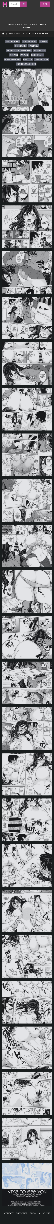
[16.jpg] (27, 774)
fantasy (33, 46)
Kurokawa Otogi (18, 34)
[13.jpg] (27, 637)
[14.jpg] (27, 683)
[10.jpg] (27, 500)
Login (45, 4)
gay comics (30, 24)
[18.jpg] (27, 865)
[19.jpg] (27, 911)
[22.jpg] (27, 1048)
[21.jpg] (27, 1002)
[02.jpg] (27, 135)
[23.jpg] (27, 1093)
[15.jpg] (27, 728)
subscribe (21, 1213)
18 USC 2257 (44, 1213)
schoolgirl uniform (19, 50)
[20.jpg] (27, 956)
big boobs (20, 46)
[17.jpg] (27, 819)
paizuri (24, 55)
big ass (14, 55)
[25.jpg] (27, 1184)
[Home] (3, 34)
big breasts (13, 41)
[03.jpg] (27, 181)
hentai (43, 41)
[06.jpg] (27, 318)
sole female (29, 41)
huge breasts (12, 59)
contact (9, 1213)
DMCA (33, 1213)
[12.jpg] (27, 591)
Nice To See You (40, 34)
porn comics (15, 24)
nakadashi (40, 50)
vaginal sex (41, 59)
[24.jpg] (27, 1139)
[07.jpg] (27, 363)
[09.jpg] (27, 455)
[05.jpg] (27, 272)
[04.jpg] (27, 226)
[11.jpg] (27, 546)
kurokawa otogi (26, 64)
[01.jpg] (27, 90)
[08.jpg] (27, 409)
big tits (27, 59)
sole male (37, 55)
